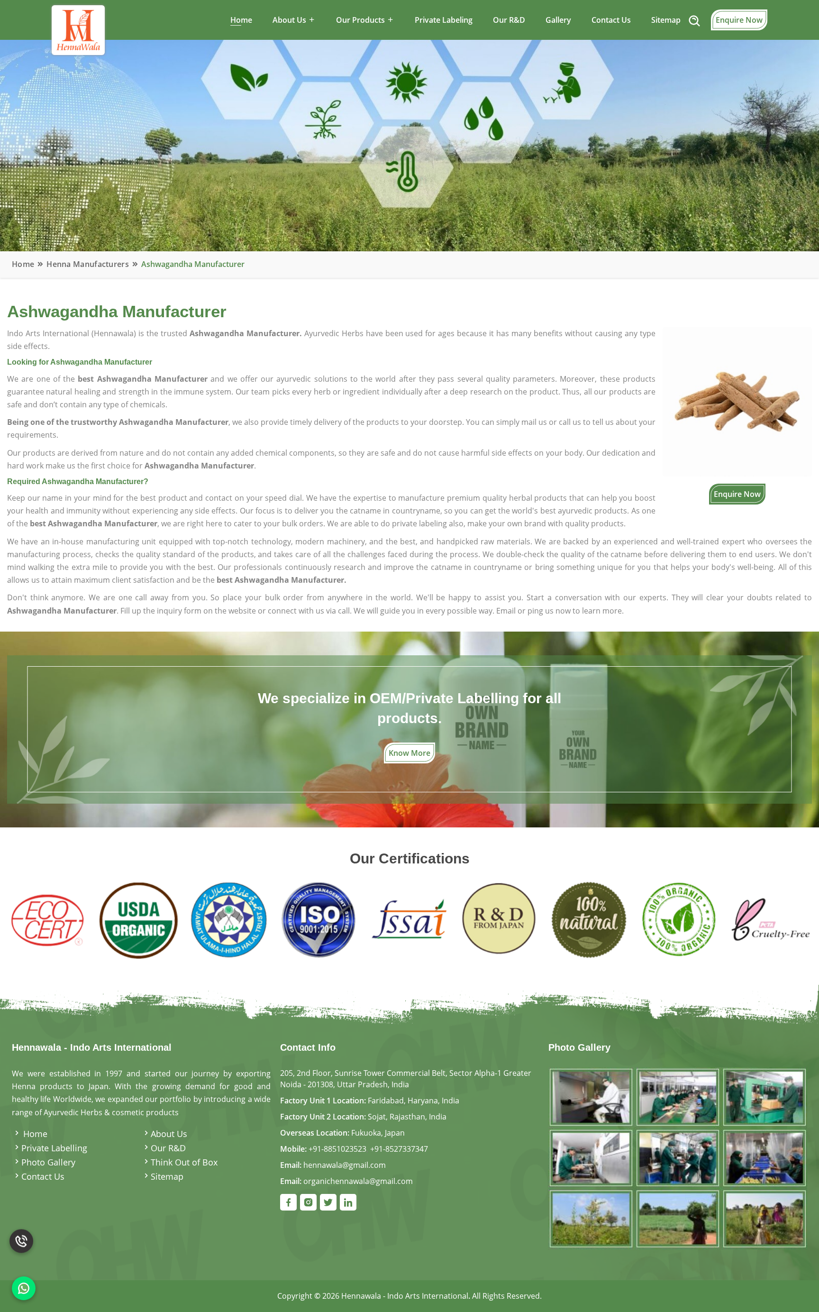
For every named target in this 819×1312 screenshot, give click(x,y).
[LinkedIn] (348, 1202)
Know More (409, 753)
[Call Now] (21, 1245)
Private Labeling (444, 20)
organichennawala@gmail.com (358, 1181)
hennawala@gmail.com (344, 1165)
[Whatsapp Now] (24, 1288)
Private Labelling (54, 1148)
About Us (169, 1133)
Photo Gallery (48, 1162)
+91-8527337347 (399, 1149)
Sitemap (666, 20)
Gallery (558, 20)
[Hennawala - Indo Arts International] (677, 1157)
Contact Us (611, 20)
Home (241, 20)
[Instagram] (308, 1202)
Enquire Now (739, 20)
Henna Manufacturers (87, 264)
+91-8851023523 (337, 1149)
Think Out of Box (184, 1162)
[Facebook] (288, 1202)
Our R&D (509, 20)
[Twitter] (328, 1202)
